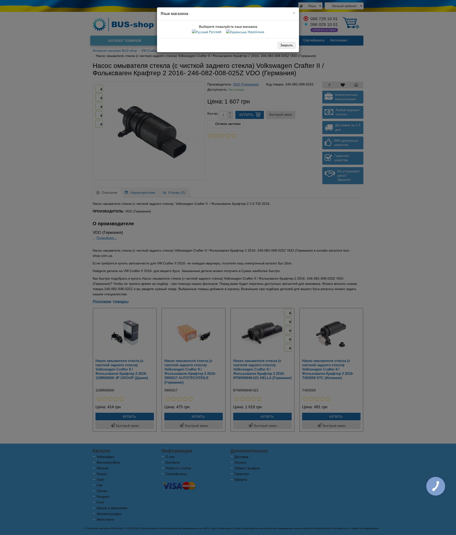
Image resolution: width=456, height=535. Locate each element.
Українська (255, 32)
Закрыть (286, 45)
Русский (214, 32)
